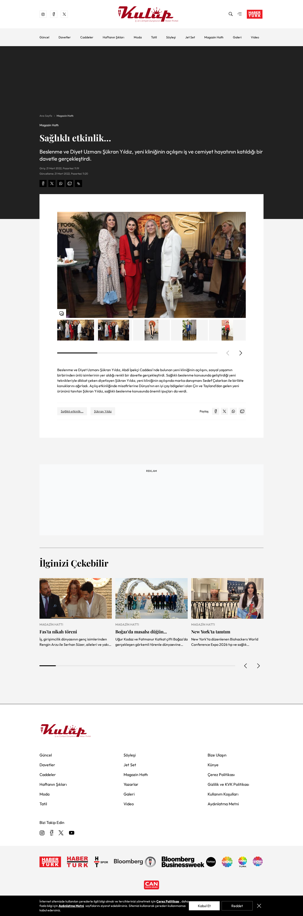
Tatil (154, 37)
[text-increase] (78, 183)
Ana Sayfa (45, 115)
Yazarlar (131, 784)
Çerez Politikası (221, 774)
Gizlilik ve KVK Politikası (228, 784)
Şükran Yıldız (103, 411)
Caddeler (86, 37)
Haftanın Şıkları (113, 37)
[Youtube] (71, 833)
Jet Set (190, 37)
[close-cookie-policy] (259, 906)
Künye (213, 764)
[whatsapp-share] (60, 183)
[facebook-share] (43, 183)
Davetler (65, 37)
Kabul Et (204, 906)
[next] (240, 353)
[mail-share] (69, 183)
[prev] (245, 665)
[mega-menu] (239, 14)
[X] (61, 833)
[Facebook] (51, 833)
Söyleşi (171, 37)
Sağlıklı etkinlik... (72, 411)
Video (255, 37)
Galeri (237, 37)
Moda (138, 37)
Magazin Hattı (213, 37)
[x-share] (51, 183)
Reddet (237, 906)
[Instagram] (42, 833)
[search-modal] (230, 14)
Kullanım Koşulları (223, 794)
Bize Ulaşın (217, 755)
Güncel (44, 37)
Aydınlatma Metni (223, 803)
